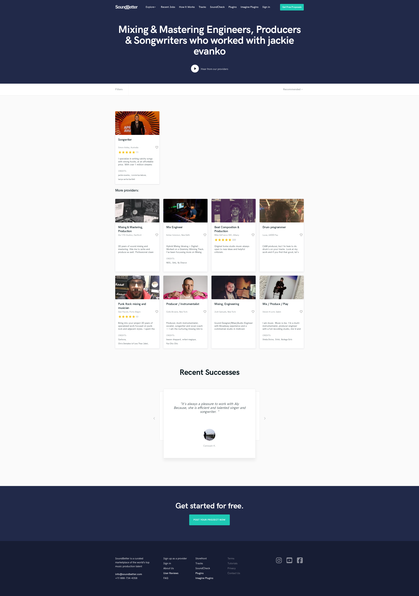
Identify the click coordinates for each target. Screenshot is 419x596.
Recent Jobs (168, 7)
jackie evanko (124, 175)
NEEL (168, 263)
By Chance (182, 263)
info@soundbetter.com (128, 574)
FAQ (165, 578)
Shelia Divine (268, 339)
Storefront (201, 558)
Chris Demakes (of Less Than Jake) (133, 343)
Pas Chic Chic (172, 343)
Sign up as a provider (175, 558)
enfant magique (189, 339)
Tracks (202, 7)
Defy (174, 263)
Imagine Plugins (249, 7)
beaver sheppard (173, 339)
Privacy (232, 568)
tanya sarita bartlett (126, 179)
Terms (231, 558)
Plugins (232, 7)
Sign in (266, 7)
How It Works (187, 7)
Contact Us (234, 573)
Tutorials (232, 563)
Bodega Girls (286, 339)
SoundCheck (217, 7)
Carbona (122, 339)
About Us (168, 568)
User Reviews (170, 573)
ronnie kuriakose (138, 175)
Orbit (277, 339)
